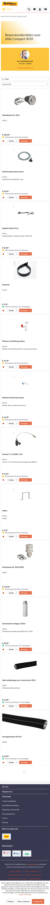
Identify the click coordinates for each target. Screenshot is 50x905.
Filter (7, 79)
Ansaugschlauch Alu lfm (12, 736)
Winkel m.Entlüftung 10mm (13, 341)
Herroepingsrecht (8, 814)
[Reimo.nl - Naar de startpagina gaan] (10, 3)
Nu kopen (24, 141)
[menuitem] (7, 9)
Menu (9, 9)
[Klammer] (25, 269)
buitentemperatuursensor (13, 171)
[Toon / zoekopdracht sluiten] (28, 9)
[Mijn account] (39, 9)
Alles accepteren (24, 901)
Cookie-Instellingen (9, 801)
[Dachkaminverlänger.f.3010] (25, 608)
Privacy (5, 818)
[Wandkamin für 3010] (25, 100)
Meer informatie (25, 894)
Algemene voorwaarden (10, 810)
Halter (5, 510)
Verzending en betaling (10, 805)
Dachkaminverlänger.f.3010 (13, 623)
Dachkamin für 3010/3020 (13, 567)
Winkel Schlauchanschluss (13, 397)
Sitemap (5, 822)
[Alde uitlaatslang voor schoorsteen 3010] (25, 665)
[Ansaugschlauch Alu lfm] (25, 721)
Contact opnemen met (31, 871)
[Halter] (25, 495)
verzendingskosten (32, 864)
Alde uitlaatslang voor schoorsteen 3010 (18, 680)
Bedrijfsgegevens (36, 879)
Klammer (6, 284)
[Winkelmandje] (45, 9)
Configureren (38, 901)
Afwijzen (10, 901)
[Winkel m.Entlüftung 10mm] (25, 326)
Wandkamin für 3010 (11, 115)
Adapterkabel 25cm (10, 228)
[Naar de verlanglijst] (4, 141)
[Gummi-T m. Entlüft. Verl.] (25, 439)
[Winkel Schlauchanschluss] (25, 382)
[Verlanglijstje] (34, 9)
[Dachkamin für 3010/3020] (25, 552)
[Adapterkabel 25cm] (25, 213)
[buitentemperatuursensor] (25, 156)
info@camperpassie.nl (25, 68)
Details (11, 141)
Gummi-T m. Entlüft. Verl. (12, 454)
